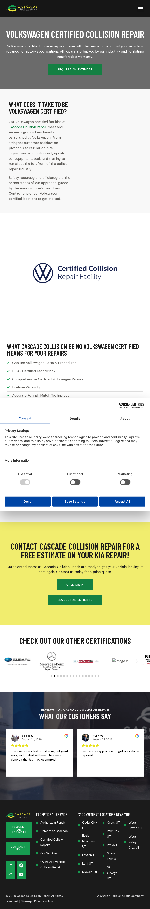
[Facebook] (21, 865)
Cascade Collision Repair (27, 127)
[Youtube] (21, 874)
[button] (140, 8)
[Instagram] (10, 874)
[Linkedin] (10, 865)
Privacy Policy (43, 901)
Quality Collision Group (115, 896)
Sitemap (26, 901)
